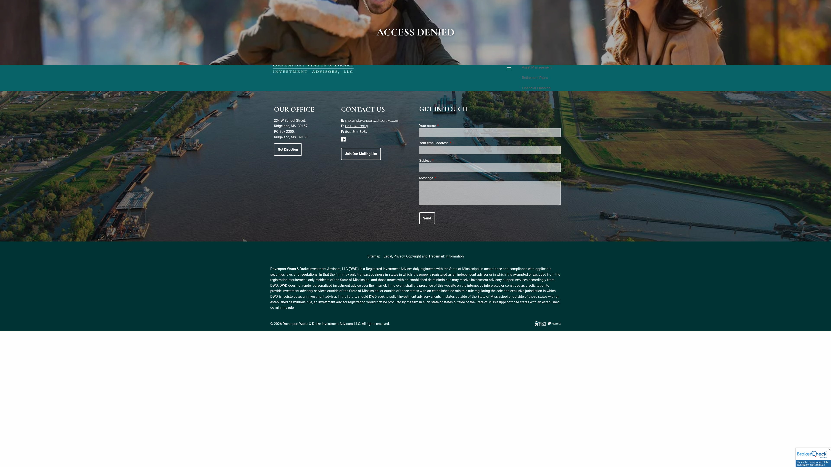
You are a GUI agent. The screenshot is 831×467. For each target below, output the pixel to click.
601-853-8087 (356, 132)
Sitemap (373, 256)
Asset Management (537, 67)
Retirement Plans (535, 78)
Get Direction (288, 149)
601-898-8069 (356, 126)
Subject (441, 160)
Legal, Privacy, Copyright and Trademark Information (424, 256)
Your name (443, 126)
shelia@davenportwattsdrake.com (372, 120)
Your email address (450, 143)
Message (442, 178)
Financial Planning (536, 88)
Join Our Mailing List (361, 154)
